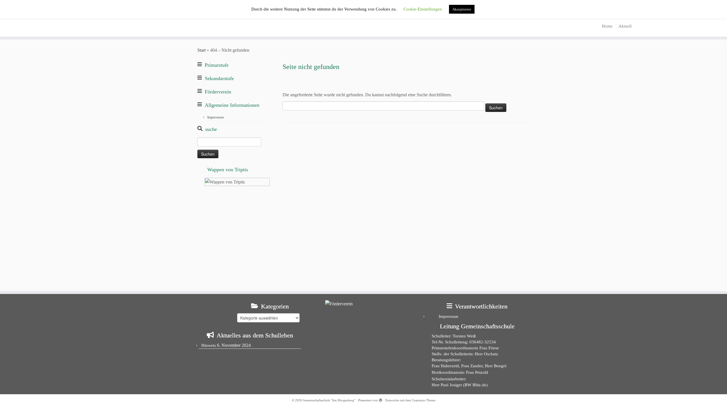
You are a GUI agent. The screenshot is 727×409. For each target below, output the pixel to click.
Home (607, 26)
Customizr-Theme (423, 400)
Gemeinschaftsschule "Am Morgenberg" (329, 400)
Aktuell (625, 26)
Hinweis (208, 345)
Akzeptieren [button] (461, 9)
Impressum (215, 117)
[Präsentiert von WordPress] (381, 399)
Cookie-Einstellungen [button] (423, 9)
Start (201, 50)
